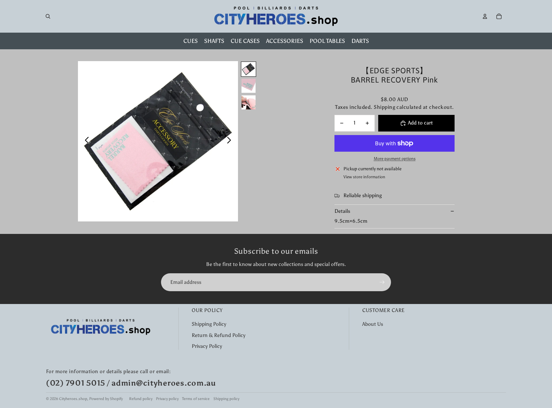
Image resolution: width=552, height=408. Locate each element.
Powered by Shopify (106, 398)
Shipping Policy (209, 324)
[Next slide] (231, 141)
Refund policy (140, 398)
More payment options (395, 158)
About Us (372, 324)
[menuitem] (190, 41)
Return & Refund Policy (218, 335)
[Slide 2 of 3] (248, 86)
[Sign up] (382, 282)
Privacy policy (167, 398)
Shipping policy (226, 398)
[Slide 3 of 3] (248, 102)
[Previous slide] (85, 141)
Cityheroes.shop (73, 398)
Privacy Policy (207, 346)
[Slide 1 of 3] (248, 69)
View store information (364, 176)
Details (342, 211)
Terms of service (196, 398)
